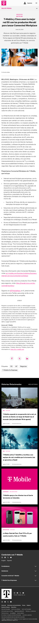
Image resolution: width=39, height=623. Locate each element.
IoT (16, 366)
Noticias (19, 16)
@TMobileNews (15, 291)
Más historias (33, 384)
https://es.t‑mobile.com (17, 349)
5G (11, 366)
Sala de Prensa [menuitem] (6, 8)
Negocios (19, 14)
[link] (12, 358)
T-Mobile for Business (10, 370)
